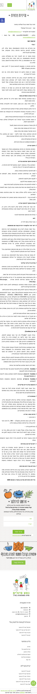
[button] (2, 20)
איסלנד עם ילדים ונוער (24, 676)
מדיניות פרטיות (5, 691)
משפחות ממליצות (25, 657)
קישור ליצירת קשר (34, 683)
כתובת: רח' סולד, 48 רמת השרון (20, 612)
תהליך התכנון (27, 652)
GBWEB (22, 692)
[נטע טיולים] (31, 5)
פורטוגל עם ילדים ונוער (24, 627)
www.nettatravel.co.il (29, 37)
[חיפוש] (1, 5)
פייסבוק (26, 616)
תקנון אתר (13, 691)
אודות (28, 647)
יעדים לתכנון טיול (26, 649)
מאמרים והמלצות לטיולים (23, 654)
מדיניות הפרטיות (17, 535)
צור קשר (28, 660)
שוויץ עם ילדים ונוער (25, 684)
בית (14, 12)
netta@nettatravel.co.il (14, 32)
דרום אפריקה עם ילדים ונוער (23, 630)
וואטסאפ (25, 610)
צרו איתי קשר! (18, 562)
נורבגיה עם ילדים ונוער (24, 633)
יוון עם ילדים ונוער (25, 635)
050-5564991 (24, 608)
